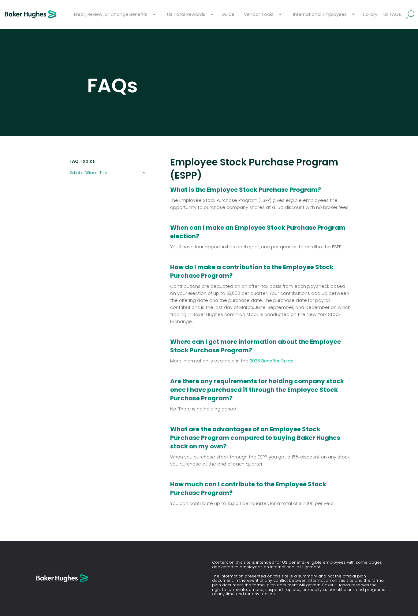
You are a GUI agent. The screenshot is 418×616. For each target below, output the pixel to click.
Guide (228, 14)
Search (410, 14)
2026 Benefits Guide (271, 361)
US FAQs (392, 14)
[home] (30, 14)
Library (370, 14)
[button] (114, 14)
